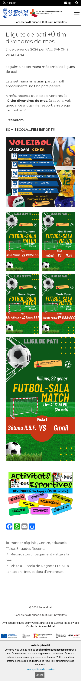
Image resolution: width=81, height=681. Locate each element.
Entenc (39, 674)
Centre (44, 543)
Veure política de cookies (40, 669)
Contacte (31, 626)
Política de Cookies (52, 622)
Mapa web (71, 622)
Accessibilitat (47, 626)
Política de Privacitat (27, 622)
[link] (65, 3)
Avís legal (8, 622)
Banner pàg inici (24, 543)
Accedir (11, 2)
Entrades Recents (30, 549)
